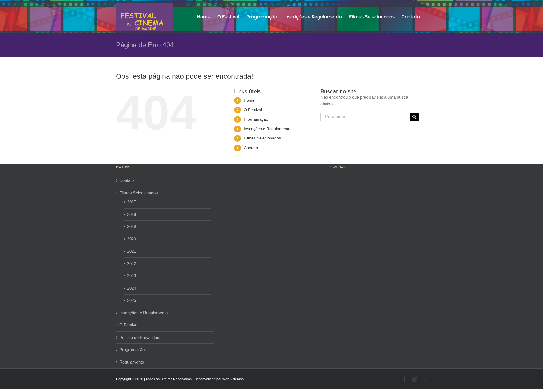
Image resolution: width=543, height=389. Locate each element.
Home (249, 100)
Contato (251, 147)
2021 (131, 251)
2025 (131, 300)
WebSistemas (233, 379)
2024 (131, 288)
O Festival (253, 110)
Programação (256, 119)
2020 (131, 239)
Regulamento (131, 362)
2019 (131, 226)
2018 (131, 214)
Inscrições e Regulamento (267, 128)
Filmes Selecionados (262, 138)
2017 (131, 201)
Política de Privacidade (140, 337)
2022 (131, 263)
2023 (131, 275)
